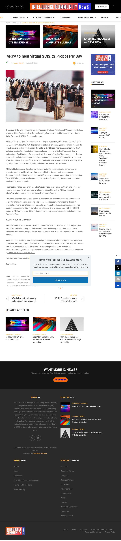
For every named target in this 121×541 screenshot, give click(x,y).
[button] (60, 260)
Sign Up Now (60, 280)
